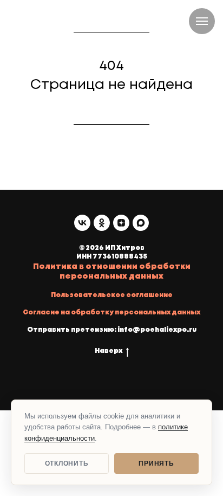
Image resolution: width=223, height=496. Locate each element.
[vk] (82, 223)
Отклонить (66, 463)
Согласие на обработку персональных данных (111, 312)
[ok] (102, 223)
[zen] (121, 223)
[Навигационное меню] (202, 21)
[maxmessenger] (141, 223)
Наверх (108, 351)
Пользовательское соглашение (112, 295)
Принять (156, 463)
